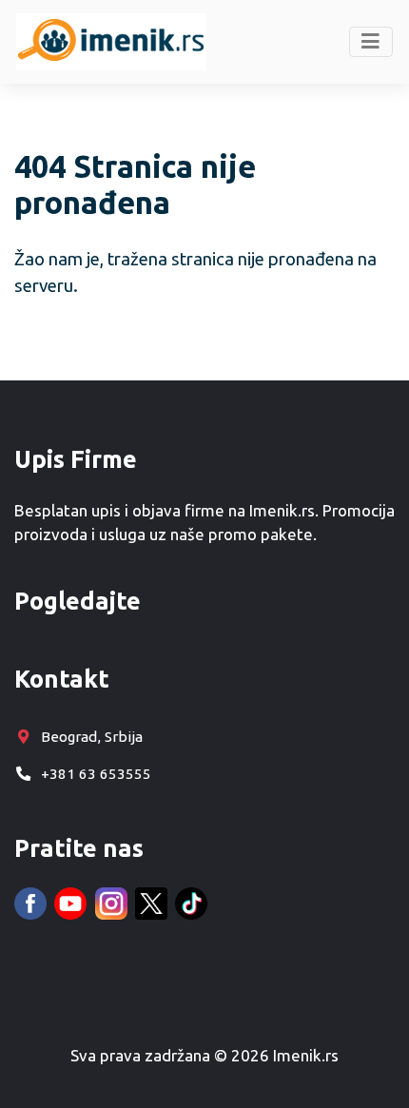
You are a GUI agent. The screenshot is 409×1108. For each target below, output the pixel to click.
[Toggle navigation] (371, 42)
